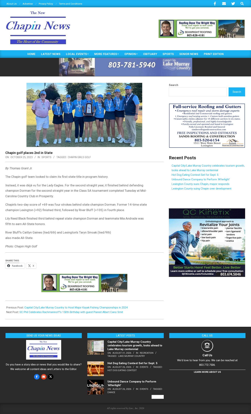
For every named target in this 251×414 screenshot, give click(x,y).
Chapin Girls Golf (79, 157)
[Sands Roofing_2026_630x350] (207, 105)
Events (144, 367)
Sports (46, 157)
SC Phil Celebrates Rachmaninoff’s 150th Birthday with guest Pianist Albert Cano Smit (71, 312)
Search (173, 85)
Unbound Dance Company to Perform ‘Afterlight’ (201, 179)
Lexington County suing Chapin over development (201, 188)
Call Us (207, 355)
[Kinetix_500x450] (207, 210)
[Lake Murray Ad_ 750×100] (125, 59)
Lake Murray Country (131, 356)
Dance (111, 392)
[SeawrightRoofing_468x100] (202, 21)
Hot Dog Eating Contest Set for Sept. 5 (195, 174)
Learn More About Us (207, 372)
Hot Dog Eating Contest (122, 370)
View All (158, 396)
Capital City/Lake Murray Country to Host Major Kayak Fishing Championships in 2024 (76, 307)
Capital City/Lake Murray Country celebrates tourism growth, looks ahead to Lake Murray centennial (134, 345)
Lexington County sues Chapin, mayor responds (201, 184)
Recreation (146, 353)
